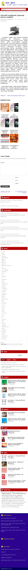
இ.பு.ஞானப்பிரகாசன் (14, 500)
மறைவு (23, 95)
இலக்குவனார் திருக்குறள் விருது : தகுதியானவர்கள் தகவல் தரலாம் (13, 364)
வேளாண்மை (4, 339)
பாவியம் (3, 316)
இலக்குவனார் (4, 264)
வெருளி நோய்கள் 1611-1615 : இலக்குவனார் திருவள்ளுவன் (10, 220)
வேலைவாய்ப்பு (4, 337)
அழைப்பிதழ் (4, 256)
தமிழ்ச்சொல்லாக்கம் (6, 500)
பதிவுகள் (3, 359)
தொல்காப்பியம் (4, 303)
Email (16, 180)
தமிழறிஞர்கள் (4, 294)
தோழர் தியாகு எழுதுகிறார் (15, 495)
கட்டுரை (3, 273)
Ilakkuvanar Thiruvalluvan (12, 493)
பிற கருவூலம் (4, 319)
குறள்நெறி (3, 285)
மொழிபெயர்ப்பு (4, 329)
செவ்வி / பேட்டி (4, 293)
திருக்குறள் (3, 297)
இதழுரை (3, 259)
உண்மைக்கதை (4, 268)
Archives (2, 342)
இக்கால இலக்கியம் (5, 257)
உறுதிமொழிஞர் (4, 271)
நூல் (24, 493)
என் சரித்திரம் (18, 505)
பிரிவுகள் (14, 359)
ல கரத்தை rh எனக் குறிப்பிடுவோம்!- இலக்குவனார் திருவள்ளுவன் (16, 444)
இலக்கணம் (4, 262)
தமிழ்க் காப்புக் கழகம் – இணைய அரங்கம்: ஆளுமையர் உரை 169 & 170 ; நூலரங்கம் (17, 419)
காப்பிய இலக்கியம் (5, 283)
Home (6, 11)
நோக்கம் (2, 552)
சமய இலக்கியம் (4, 290)
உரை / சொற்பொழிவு (5, 270)
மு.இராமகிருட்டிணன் (5, 326)
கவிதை (3, 280)
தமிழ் (23, 498)
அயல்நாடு (3, 251)
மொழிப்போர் (4, 331)
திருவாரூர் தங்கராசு (14, 95)
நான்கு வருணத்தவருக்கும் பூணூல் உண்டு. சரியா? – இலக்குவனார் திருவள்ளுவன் (14, 117)
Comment (3, 162)
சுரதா (22, 505)
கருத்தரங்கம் (4, 276)
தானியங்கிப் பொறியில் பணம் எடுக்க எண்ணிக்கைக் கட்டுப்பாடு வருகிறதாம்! (21, 192)
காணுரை (3, 282)
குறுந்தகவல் (4, 286)
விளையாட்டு (4, 332)
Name (16, 177)
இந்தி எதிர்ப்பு (4, 260)
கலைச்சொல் (7, 505)
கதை (2, 274)
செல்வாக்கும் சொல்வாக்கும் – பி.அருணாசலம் (9, 362)
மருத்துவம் (3, 325)
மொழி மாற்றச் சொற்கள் (21, 502)
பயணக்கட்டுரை (4, 313)
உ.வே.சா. (3, 503)
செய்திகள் (3, 291)
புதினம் (3, 320)
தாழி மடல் (13, 497)
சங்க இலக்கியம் (4, 288)
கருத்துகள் (9, 359)
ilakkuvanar (5, 495)
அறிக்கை (3, 253)
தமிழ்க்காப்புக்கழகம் (12, 502)
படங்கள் (3, 308)
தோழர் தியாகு (12, 505)
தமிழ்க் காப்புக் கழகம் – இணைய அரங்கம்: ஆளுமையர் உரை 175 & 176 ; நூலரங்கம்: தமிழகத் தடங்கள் (17, 381)
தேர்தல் (3, 300)
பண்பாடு (3, 311)
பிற (8, 11)
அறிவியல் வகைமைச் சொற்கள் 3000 (8, 506)
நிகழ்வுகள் (3, 306)
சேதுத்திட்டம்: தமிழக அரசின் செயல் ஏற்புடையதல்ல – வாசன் (5, 191)
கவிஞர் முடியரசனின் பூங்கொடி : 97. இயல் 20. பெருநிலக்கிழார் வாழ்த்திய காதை (17, 481)
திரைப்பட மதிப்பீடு (5, 299)
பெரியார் (20, 95)
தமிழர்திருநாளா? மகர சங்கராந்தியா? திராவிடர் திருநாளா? (10, 205)
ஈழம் (2, 267)
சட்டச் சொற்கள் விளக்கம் (14, 503)
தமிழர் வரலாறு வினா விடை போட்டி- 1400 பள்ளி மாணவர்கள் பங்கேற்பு (12, 560)
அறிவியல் (3, 254)
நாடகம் (3, 305)
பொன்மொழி (4, 323)
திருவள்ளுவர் (19, 498)
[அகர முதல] (14, 5)
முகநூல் (3, 328)
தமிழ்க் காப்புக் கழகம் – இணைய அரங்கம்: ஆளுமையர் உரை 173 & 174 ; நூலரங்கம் (17, 394)
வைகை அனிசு (12, 498)
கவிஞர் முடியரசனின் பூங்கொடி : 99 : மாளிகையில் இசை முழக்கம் (15, 469)
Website (16, 183)
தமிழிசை (3, 296)
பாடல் (2, 314)
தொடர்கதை (4, 302)
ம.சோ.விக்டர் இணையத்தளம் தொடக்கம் (8, 554)
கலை (2, 277)
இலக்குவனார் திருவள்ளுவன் (7, 19)
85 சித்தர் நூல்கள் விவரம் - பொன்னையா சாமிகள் (9, 549)
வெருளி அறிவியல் (5, 336)
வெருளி (3, 334)
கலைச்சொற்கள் (4, 279)
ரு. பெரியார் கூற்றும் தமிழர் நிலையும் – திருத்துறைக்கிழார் (5, 116)
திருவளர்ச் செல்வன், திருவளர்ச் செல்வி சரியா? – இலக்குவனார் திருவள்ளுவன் (16, 438)
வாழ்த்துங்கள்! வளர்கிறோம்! (5, 557)
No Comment (4, 21)
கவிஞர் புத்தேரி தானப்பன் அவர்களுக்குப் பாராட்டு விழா (11, 369)
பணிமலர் (3, 309)
